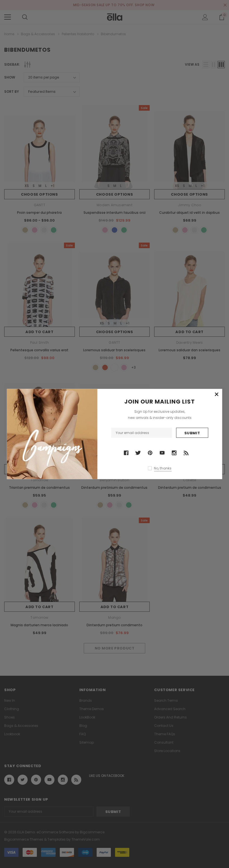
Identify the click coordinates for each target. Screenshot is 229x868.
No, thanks (162, 468)
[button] (216, 394)
